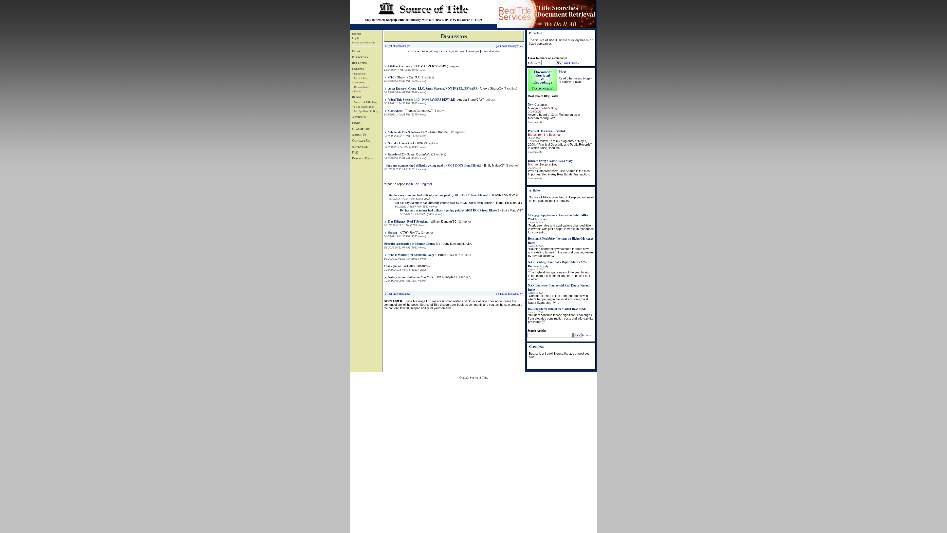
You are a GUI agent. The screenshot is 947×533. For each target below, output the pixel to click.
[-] (385, 165)
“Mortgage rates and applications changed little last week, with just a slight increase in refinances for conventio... (561, 229)
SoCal (392, 143)
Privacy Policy (363, 158)
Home (356, 51)
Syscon (393, 232)
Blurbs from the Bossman (545, 134)
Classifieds (361, 128)
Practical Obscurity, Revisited (546, 131)
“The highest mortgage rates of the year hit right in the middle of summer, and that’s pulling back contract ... (559, 276)
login (437, 51)
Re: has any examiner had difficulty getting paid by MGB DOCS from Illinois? (438, 195)
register (453, 51)
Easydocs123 (396, 154)
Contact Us (361, 140)
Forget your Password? (364, 42)
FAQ (355, 152)
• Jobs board (358, 82)
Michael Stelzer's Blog (543, 164)
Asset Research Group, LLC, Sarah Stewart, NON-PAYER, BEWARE (432, 88)
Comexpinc (395, 111)
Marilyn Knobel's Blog (542, 108)
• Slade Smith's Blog (363, 106)
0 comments (535, 122)
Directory (360, 57)
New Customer (537, 104)
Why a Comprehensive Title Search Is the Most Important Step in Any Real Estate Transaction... (559, 172)
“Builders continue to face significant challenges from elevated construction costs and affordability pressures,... (560, 318)
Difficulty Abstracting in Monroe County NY (412, 244)
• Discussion (358, 73)
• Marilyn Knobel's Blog (365, 111)
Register (356, 33)
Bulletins (359, 62)
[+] (385, 66)
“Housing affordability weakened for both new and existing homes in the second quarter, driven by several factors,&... (560, 252)
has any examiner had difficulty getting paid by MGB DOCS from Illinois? (434, 165)
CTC (391, 77)
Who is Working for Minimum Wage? (412, 255)
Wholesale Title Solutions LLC (407, 132)
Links (356, 122)
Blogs (356, 97)
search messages (469, 51)
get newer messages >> (509, 46)
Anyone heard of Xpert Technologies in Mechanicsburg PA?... (554, 116)
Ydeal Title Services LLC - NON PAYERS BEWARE (421, 99)
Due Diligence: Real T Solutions (408, 221)
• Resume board (360, 87)
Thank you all (392, 266)
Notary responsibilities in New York (410, 277)
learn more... (571, 62)
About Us (359, 134)
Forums (358, 68)
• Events (356, 91)
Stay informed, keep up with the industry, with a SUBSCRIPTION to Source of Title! (423, 19)
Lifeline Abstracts (399, 66)
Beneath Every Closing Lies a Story (550, 161)
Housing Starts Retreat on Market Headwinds (557, 309)
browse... (587, 335)
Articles (359, 116)
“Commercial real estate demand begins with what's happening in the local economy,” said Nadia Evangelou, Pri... (558, 299)
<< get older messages (397, 46)
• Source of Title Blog (364, 102)
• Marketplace (359, 78)
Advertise (360, 146)
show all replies (491, 51)
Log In (355, 38)
